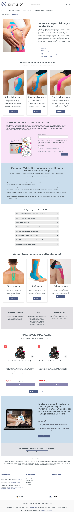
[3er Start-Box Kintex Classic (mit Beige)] (20, 351)
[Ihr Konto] (69, 4)
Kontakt (28, 477)
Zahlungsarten (29, 478)
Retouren (28, 482)
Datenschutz (36, 503)
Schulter (44, 451)
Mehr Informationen (44, 436)
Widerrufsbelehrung (46, 503)
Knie (32, 451)
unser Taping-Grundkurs (47, 56)
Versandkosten (29, 480)
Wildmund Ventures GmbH (46, 510)
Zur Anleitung (13, 111)
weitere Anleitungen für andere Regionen (51, 54)
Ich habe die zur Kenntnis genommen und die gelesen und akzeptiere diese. (54, 147)
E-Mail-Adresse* (42, 134)
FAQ (42, 53)
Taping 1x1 (43, 50)
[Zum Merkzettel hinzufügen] (32, 356)
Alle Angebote (33, 391)
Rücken (38, 451)
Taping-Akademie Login (56, 477)
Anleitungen (43, 48)
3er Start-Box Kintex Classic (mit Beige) (18, 361)
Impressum (25, 503)
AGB (44, 148)
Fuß (28, 451)
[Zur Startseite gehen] (12, 4)
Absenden (64, 154)
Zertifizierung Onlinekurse (57, 478)
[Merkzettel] (65, 4)
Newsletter (28, 484)
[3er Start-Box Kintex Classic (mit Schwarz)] (53, 351)
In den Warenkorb (20, 384)
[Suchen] (56, 4)
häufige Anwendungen (46, 51)
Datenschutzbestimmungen (51, 146)
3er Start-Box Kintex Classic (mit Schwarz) (52, 361)
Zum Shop (42, 391)
